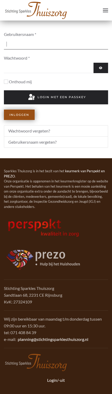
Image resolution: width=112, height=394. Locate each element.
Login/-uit (56, 380)
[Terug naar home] (36, 10)
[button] (105, 10)
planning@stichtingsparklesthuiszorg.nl (53, 339)
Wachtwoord (17, 57)
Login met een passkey (61, 97)
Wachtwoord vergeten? (29, 130)
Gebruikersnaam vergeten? (32, 141)
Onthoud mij (20, 81)
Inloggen (19, 115)
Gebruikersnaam (20, 34)
